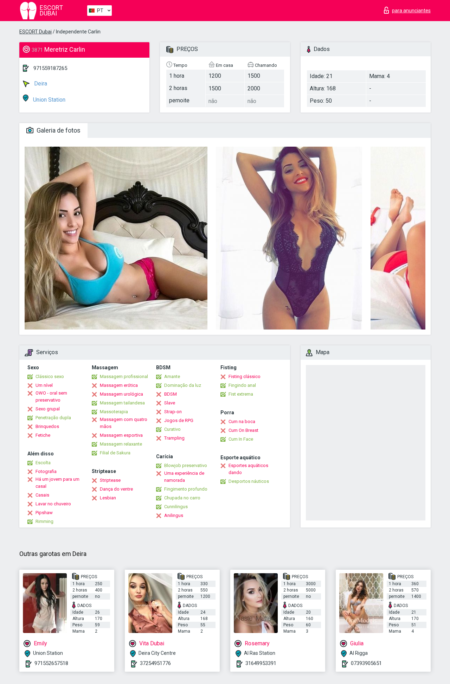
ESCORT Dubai (35, 31)
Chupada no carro (182, 497)
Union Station (48, 99)
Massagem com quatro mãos (123, 423)
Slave (169, 402)
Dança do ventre (116, 489)
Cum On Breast (243, 430)
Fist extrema (241, 394)
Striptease (110, 480)
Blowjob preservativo (185, 465)
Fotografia (46, 471)
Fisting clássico (245, 376)
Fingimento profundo (185, 489)
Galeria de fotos (58, 130)
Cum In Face (241, 439)
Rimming (44, 521)
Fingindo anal (242, 385)
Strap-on (173, 411)
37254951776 (155, 663)
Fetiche (43, 435)
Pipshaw (44, 512)
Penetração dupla (53, 417)
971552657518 (51, 663)
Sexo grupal (48, 408)
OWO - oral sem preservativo (51, 396)
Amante (172, 376)
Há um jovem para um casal (57, 483)
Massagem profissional (124, 376)
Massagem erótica (119, 385)
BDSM (170, 394)
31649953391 (260, 663)
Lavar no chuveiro (53, 503)
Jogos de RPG (178, 420)
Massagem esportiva (121, 435)
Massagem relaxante (121, 444)
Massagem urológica (121, 394)
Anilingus (173, 515)
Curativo (172, 429)
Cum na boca (242, 421)
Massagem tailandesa (122, 402)
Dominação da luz (182, 385)
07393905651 (366, 663)
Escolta (43, 462)
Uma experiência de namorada (184, 477)
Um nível (44, 385)
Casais (42, 495)
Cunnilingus (176, 506)
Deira (40, 83)
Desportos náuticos (249, 481)
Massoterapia (114, 411)
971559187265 (50, 68)
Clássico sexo (50, 376)
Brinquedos (47, 426)
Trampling (174, 438)
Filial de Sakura (115, 452)
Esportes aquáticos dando (248, 469)
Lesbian (108, 497)
